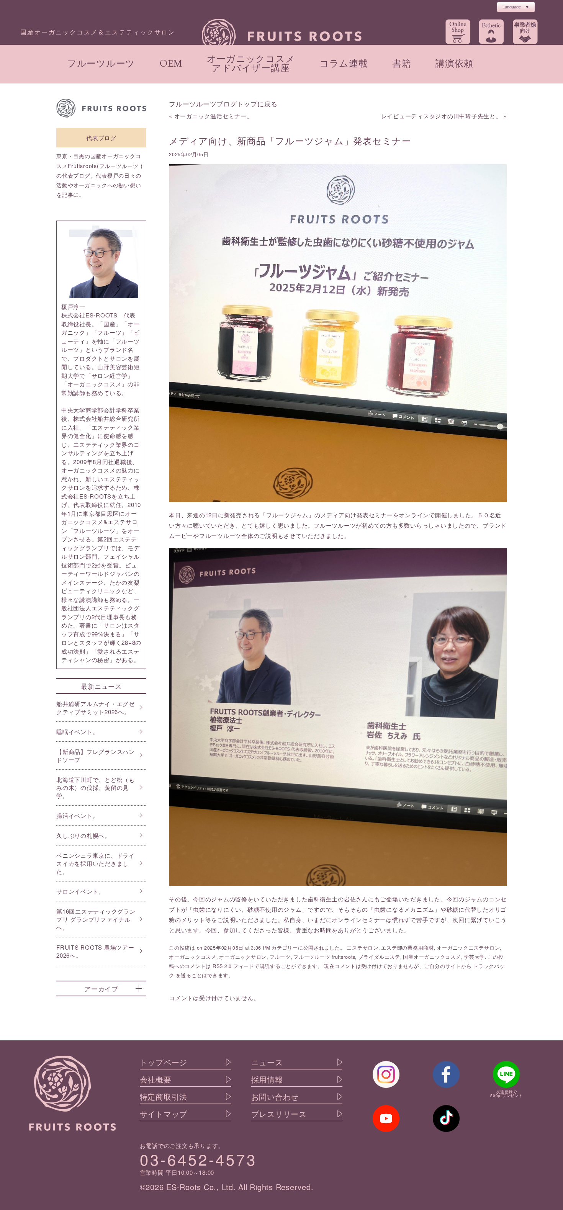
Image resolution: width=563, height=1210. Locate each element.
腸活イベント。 (77, 815)
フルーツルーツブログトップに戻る (223, 103)
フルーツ (280, 956)
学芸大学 (474, 956)
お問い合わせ (275, 1096)
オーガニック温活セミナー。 (213, 116)
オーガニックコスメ (192, 956)
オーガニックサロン (243, 956)
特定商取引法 (164, 1096)
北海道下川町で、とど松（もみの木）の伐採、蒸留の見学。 (95, 787)
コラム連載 (343, 63)
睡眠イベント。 (77, 732)
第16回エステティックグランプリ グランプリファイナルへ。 (96, 919)
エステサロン (362, 947)
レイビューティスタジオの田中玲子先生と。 (441, 116)
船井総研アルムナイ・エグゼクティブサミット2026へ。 (95, 708)
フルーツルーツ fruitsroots (324, 956)
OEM (171, 63)
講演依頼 (454, 63)
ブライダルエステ (379, 956)
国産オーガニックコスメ (432, 956)
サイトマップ (164, 1114)
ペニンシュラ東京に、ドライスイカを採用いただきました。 (95, 863)
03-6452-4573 (198, 1159)
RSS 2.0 (222, 966)
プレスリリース (279, 1114)
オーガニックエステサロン (468, 947)
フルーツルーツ (101, 63)
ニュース (267, 1062)
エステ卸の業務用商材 (407, 947)
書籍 (401, 63)
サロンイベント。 (80, 891)
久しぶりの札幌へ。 (83, 835)
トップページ (164, 1062)
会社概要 (156, 1079)
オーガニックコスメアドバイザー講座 (251, 64)
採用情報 (267, 1079)
